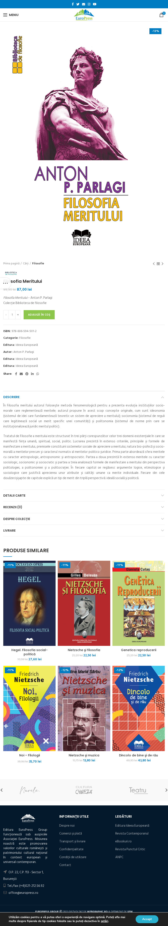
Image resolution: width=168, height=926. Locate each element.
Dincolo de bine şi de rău (138, 755)
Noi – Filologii (29, 755)
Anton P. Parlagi (23, 352)
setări (104, 921)
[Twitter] (78, 4)
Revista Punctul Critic (130, 849)
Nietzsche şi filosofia (84, 650)
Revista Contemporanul (132, 833)
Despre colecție (16, 519)
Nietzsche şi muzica (84, 755)
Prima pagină (11, 263)
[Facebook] (72, 4)
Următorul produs (162, 264)
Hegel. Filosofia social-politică (29, 652)
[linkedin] (32, 374)
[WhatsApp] (37, 374)
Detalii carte (14, 495)
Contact (65, 865)
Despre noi (67, 825)
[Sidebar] (5, 283)
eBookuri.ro (123, 841)
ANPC (119, 857)
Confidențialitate (71, 849)
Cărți (26, 263)
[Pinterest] (27, 374)
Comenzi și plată (70, 833)
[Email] (83, 4)
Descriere (11, 397)
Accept (147, 919)
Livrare (9, 530)
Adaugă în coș (39, 314)
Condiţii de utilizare (72, 857)
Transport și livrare (72, 841)
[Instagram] (89, 4)
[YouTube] (95, 4)
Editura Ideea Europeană (132, 825)
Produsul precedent (154, 264)
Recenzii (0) (12, 507)
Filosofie (38, 263)
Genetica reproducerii (138, 650)
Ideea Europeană (27, 345)
